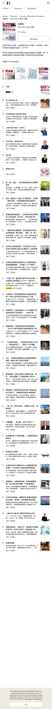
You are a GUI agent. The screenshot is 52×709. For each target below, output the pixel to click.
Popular (22, 16)
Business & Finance (35, 16)
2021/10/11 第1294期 (18, 18)
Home (5, 16)
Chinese (13, 16)
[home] (8, 3)
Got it (26, 704)
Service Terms (38, 699)
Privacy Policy (28, 699)
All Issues (33, 39)
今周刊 (5, 18)
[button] (22, 32)
